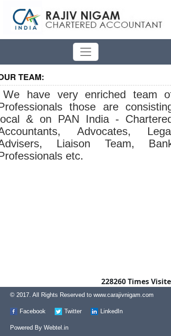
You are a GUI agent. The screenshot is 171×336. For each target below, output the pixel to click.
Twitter (73, 311)
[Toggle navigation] (85, 52)
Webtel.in (56, 327)
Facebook (33, 311)
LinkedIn (111, 311)
